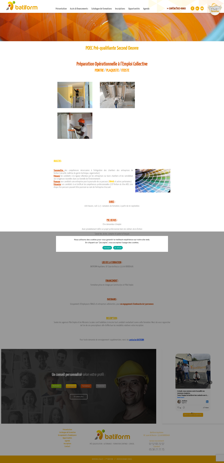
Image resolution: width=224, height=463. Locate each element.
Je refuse (118, 248)
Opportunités (134, 9)
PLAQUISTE (112, 70)
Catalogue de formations (101, 9)
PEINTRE (99, 70)
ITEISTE (125, 70)
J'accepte (107, 248)
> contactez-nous (176, 8)
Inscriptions (120, 9)
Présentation (61, 9)
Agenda (146, 9)
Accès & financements (79, 9)
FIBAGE (111, 181)
